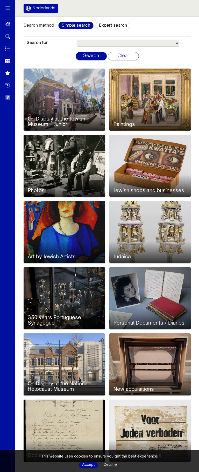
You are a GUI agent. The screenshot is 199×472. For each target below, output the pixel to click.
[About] (7, 97)
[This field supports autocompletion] (177, 43)
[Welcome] (7, 24)
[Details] (7, 60)
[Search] (7, 36)
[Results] (7, 48)
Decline (110, 465)
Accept (88, 465)
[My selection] (7, 73)
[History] (7, 85)
